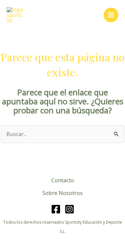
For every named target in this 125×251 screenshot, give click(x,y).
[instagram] (69, 209)
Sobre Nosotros (62, 193)
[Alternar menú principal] (111, 15)
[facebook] (56, 209)
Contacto (62, 180)
